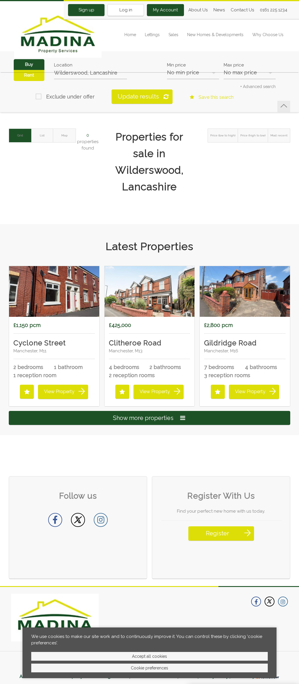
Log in (125, 10)
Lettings (152, 34)
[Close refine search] (283, 106)
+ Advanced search (258, 86)
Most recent (279, 135)
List (42, 135)
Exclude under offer (70, 97)
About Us (198, 10)
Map (64, 135)
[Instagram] (101, 520)
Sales (173, 34)
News (219, 10)
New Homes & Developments (215, 34)
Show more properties (144, 417)
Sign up (86, 10)
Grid (20, 135)
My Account (165, 10)
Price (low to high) (222, 135)
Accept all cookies (149, 656)
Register (217, 533)
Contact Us (242, 10)
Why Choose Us (268, 34)
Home (130, 34)
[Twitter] (78, 520)
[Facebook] (55, 520)
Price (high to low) (252, 135)
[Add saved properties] (27, 392)
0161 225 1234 (273, 10)
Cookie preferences (149, 668)
